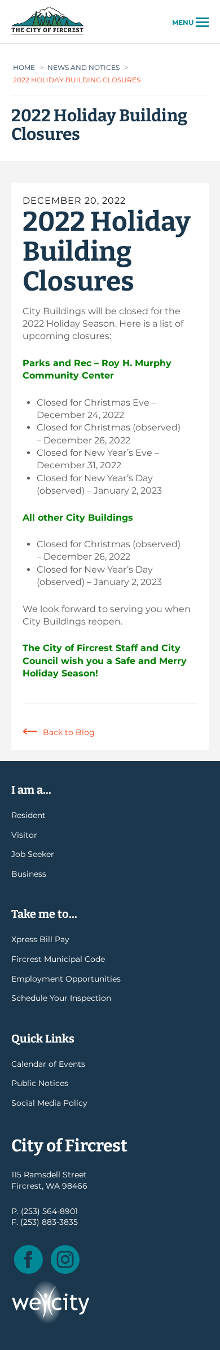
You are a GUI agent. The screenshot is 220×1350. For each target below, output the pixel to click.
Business (28, 874)
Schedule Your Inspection (61, 998)
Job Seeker (32, 854)
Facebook (28, 1259)
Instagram (65, 1259)
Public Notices (39, 1083)
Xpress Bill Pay (40, 939)
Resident (28, 815)
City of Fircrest (47, 33)
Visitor (24, 835)
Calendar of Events (48, 1064)
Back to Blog (69, 732)
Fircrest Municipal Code (58, 959)
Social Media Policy (49, 1103)
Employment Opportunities (66, 979)
